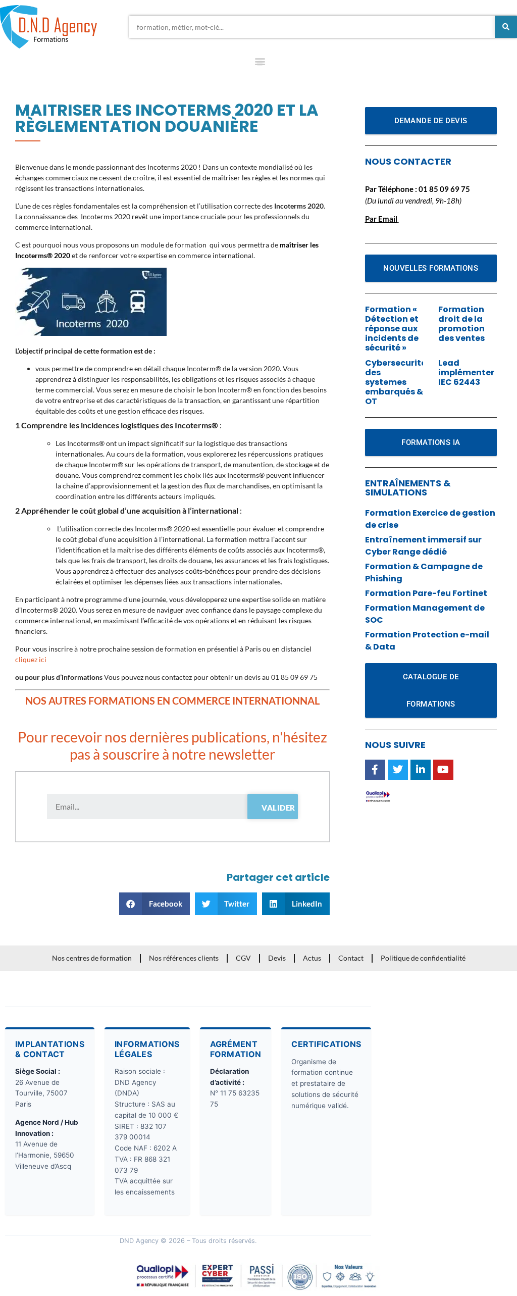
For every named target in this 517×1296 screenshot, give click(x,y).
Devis (277, 958)
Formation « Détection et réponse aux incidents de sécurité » (392, 329)
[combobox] (312, 27)
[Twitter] (398, 770)
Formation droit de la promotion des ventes (461, 324)
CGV (243, 958)
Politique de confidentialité (423, 958)
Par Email (381, 218)
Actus (312, 958)
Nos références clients (184, 958)
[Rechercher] (506, 27)
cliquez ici (32, 659)
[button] (260, 63)
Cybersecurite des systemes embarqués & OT (395, 382)
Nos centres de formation (92, 958)
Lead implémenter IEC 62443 (466, 372)
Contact (351, 958)
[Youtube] (443, 770)
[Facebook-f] (375, 770)
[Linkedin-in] (420, 770)
